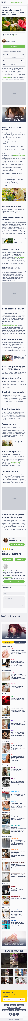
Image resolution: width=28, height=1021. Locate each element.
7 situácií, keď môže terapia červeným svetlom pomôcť (18, 698)
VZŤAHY (13, 720)
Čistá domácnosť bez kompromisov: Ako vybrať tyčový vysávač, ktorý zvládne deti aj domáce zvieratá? (18, 914)
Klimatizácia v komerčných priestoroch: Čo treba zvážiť (18, 875)
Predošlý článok (8, 559)
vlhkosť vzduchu (19, 257)
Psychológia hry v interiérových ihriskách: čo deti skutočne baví (18, 818)
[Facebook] (17, 1014)
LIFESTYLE (13, 802)
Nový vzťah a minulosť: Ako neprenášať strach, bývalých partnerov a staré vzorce (18, 724)
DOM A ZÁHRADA (15, 825)
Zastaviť (14, 57)
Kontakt (13, 1005)
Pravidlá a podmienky (14, 1007)
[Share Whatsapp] (6, 554)
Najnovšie (20, 642)
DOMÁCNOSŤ (14, 839)
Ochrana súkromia (8, 1010)
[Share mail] (19, 554)
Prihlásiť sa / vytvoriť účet (14, 581)
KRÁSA (12, 649)
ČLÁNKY (13, 767)
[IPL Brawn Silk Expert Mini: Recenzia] (21, 980)
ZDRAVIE (13, 696)
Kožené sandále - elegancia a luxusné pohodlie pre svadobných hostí (18, 686)
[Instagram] (10, 1014)
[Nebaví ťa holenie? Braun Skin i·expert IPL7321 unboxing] (7, 980)
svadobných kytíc (15, 462)
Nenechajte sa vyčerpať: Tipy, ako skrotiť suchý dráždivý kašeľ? (17, 771)
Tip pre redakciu (20, 1010)
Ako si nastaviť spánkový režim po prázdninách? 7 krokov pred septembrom (17, 734)
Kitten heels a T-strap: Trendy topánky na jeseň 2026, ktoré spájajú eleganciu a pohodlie (17, 663)
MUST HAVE (14, 683)
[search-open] (5, 2)
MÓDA (12, 659)
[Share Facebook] (3, 554)
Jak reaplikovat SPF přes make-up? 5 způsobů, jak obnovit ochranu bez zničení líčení (17, 758)
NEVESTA (13, 672)
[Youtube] (14, 1014)
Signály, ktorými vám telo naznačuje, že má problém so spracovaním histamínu (18, 710)
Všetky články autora (17, 544)
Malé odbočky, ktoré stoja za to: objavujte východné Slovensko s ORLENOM (18, 794)
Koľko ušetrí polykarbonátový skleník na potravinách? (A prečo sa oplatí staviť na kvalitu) (18, 829)
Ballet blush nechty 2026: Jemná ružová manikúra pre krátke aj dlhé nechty (18, 652)
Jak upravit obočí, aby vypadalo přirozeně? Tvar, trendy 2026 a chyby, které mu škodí (18, 747)
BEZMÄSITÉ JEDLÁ (15, 897)
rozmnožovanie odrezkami (9, 325)
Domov (3, 7)
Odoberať (22, 999)
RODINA (13, 730)
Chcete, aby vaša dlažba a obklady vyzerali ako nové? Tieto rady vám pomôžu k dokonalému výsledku (18, 842)
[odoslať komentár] (23, 606)
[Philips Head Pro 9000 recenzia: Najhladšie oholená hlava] (21, 972)
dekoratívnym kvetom (19, 155)
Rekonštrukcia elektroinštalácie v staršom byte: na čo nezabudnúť (18, 866)
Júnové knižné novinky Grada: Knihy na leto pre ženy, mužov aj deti (17, 924)
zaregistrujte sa (8, 577)
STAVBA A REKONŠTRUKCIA (18, 862)
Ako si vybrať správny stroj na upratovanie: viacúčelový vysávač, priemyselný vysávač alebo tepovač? (18, 853)
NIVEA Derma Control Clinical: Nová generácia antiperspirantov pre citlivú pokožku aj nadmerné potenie (18, 806)
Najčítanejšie (8, 642)
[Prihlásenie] (2, 2)
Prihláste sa (6, 571)
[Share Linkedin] (16, 554)
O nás (6, 1005)
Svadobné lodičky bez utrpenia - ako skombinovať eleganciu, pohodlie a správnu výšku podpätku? (18, 676)
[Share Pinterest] (13, 554)
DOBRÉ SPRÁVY (15, 791)
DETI (12, 815)
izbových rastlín (6, 77)
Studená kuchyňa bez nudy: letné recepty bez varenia (18, 899)
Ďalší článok (20, 559)
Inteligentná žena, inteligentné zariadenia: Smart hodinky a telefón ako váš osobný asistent (17, 782)
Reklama (20, 1005)
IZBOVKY (7, 7)
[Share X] (10, 554)
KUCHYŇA (13, 886)
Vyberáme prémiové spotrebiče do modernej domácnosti (17, 889)
